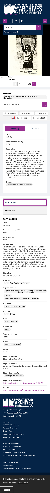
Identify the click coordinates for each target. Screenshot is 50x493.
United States (9, 314)
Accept (7, 490)
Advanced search (11, 32)
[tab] (15, 128)
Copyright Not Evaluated (14, 376)
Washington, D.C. (11, 321)
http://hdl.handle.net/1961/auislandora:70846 (23, 390)
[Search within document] (44, 104)
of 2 (29, 84)
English (7, 329)
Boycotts (7, 295)
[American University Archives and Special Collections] (18, 402)
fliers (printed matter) (12, 344)
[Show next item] (34, 84)
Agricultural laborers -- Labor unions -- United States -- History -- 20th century (25, 291)
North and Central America (15, 306)
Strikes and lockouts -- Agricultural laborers (21, 299)
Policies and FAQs (9, 449)
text (5, 337)
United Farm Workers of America (19, 185)
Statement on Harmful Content (15, 452)
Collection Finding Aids (12, 446)
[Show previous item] (15, 84)
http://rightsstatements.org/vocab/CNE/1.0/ (23, 383)
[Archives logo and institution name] (23, 9)
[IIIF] (13, 118)
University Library (9, 465)
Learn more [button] (23, 482)
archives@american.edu (12, 437)
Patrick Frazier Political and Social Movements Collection (21, 97)
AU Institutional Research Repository (17, 468)
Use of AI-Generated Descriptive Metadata (19, 455)
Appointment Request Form (13, 434)
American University (10, 462)
